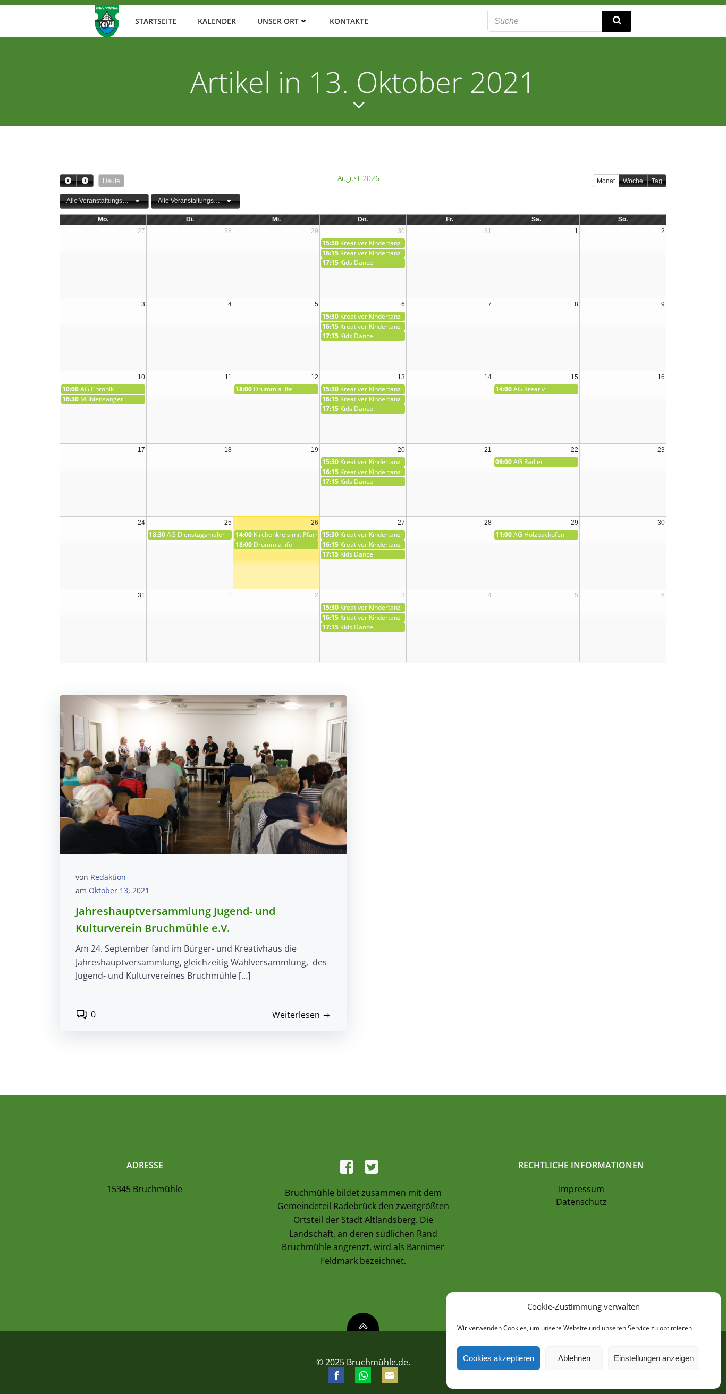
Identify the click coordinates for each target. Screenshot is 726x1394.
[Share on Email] (390, 1375)
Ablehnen (574, 1358)
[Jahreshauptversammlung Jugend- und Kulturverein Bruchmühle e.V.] (203, 774)
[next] (84, 180)
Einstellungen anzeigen (654, 1358)
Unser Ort (278, 21)
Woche (633, 181)
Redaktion (108, 877)
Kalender (217, 21)
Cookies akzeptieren (498, 1358)
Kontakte (349, 21)
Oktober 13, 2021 (119, 890)
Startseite (155, 21)
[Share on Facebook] (336, 1375)
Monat (606, 181)
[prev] (68, 180)
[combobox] (104, 201)
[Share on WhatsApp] (363, 1375)
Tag (657, 181)
